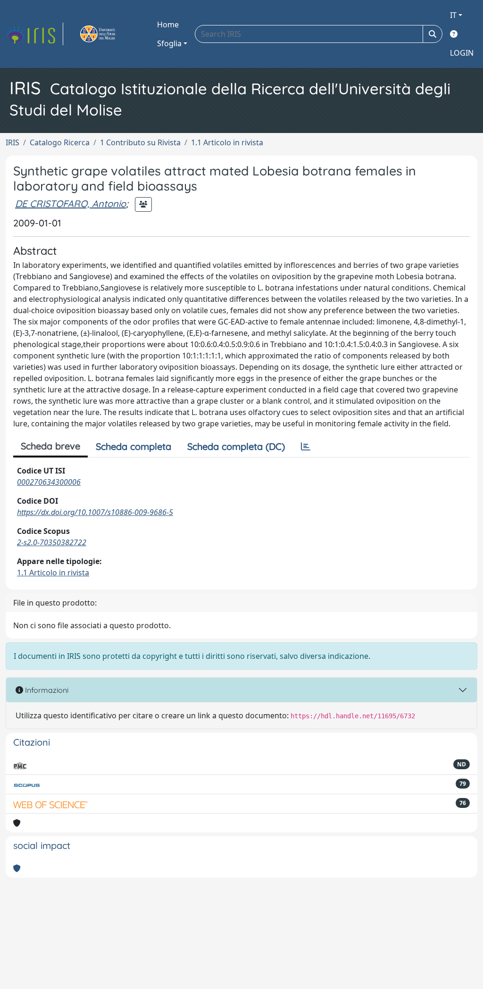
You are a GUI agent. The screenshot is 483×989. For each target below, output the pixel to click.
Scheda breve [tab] (50, 446)
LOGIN (462, 53)
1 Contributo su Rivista (140, 142)
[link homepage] (34, 34)
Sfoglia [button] (169, 43)
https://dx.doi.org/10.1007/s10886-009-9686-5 (95, 512)
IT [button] (453, 15)
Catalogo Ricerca (60, 142)
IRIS (12, 142)
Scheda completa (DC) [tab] (236, 446)
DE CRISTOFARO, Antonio (70, 203)
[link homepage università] (108, 34)
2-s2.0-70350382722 (51, 542)
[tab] (305, 447)
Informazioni (45, 690)
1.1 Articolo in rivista (227, 142)
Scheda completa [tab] (133, 446)
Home (168, 24)
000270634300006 (49, 482)
